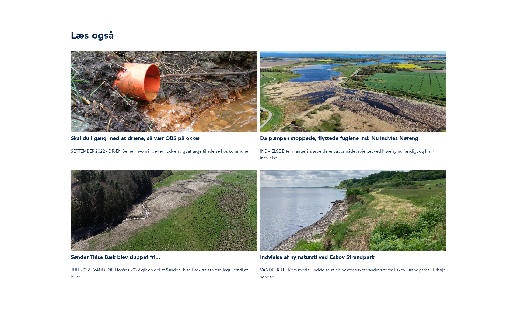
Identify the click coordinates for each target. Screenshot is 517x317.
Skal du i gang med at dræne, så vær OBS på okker (135, 138)
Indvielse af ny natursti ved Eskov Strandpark (317, 257)
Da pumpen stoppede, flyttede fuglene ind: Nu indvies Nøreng (339, 138)
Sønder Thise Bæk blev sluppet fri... (115, 257)
